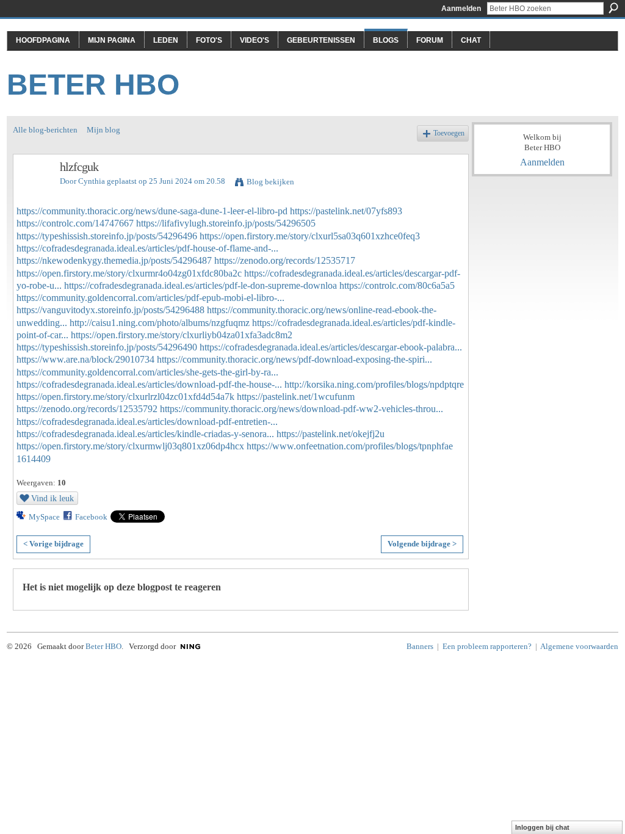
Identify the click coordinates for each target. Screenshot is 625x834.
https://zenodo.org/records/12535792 (86, 409)
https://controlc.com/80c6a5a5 (397, 285)
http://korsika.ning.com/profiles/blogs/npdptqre (374, 384)
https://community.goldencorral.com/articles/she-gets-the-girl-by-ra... (147, 372)
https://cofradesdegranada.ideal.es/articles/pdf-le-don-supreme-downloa (200, 285)
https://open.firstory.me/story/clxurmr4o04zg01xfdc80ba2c (129, 273)
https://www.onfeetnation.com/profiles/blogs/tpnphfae (350, 446)
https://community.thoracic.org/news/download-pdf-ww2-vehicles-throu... (301, 409)
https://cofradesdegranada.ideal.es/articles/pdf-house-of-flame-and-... (147, 248)
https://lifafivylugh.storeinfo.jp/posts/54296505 (226, 223)
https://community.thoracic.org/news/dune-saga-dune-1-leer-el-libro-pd (151, 211)
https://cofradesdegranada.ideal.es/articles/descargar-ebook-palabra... (331, 347)
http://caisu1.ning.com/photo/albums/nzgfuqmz (160, 322)
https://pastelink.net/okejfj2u (330, 434)
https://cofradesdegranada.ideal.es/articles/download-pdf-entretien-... (147, 421)
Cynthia (91, 181)
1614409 (33, 459)
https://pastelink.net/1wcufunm (296, 396)
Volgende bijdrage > (422, 543)
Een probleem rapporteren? (487, 646)
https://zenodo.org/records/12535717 (284, 260)
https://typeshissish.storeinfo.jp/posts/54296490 (106, 347)
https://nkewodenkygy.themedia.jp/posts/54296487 (114, 260)
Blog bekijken (270, 181)
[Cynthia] (32, 193)
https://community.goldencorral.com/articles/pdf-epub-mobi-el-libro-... (150, 297)
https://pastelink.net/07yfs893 (346, 211)
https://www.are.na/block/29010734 (85, 359)
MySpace (44, 516)
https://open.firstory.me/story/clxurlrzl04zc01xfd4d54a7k (125, 396)
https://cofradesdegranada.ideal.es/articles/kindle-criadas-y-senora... (145, 434)
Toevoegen (448, 133)
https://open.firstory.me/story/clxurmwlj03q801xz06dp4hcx (130, 446)
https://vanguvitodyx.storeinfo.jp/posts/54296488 (110, 310)
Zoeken (613, 7)
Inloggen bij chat (542, 827)
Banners (419, 646)
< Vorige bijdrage (53, 543)
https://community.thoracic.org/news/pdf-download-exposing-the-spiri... (294, 359)
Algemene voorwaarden (579, 646)
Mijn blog (103, 129)
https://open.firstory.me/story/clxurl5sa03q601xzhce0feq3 (310, 236)
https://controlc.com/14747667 (75, 223)
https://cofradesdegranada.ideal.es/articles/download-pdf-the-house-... (149, 384)
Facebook (91, 516)
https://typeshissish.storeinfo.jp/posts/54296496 (106, 236)
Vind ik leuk (52, 498)
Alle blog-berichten (45, 129)
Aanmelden (461, 8)
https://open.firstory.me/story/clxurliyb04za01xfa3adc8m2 (181, 335)
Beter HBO (93, 84)
